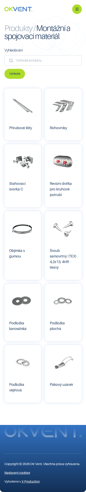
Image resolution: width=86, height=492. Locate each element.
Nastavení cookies (17, 473)
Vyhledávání (13, 50)
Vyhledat (14, 73)
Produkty (19, 28)
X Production (31, 481)
